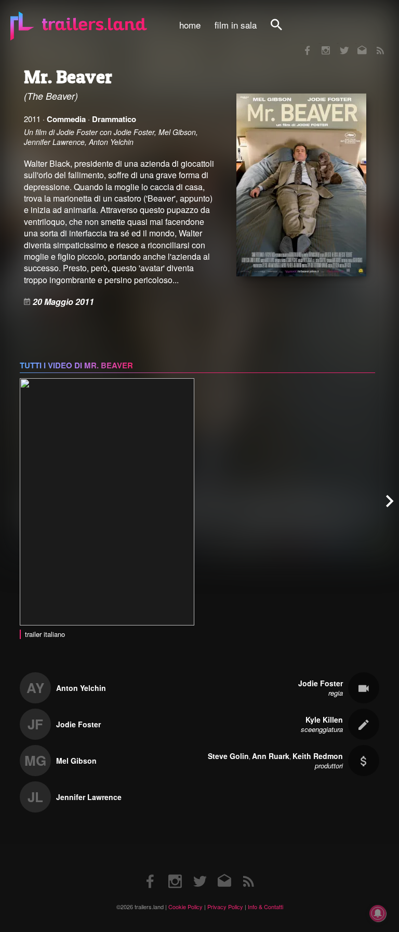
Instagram (320, 43)
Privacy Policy (225, 906)
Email (355, 43)
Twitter (337, 43)
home (190, 25)
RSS (374, 43)
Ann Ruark (270, 756)
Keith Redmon (317, 756)
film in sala (236, 25)
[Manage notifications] (377, 913)
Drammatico (114, 119)
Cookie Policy (185, 906)
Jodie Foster (78, 724)
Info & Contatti (265, 906)
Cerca (283, 30)
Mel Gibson (76, 760)
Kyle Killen (324, 719)
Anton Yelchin (81, 688)
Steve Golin (228, 756)
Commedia (66, 119)
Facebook (302, 43)
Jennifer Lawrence (89, 797)
